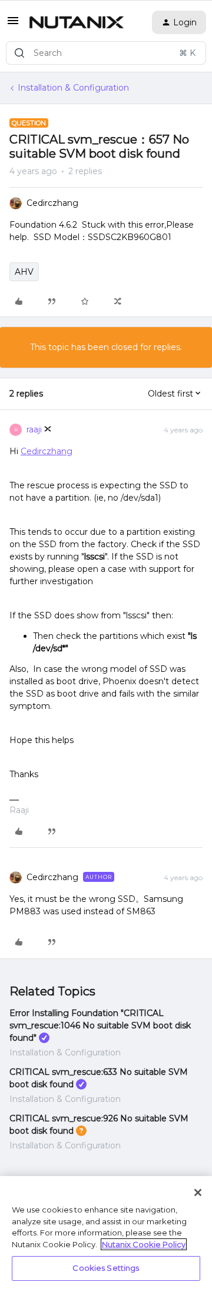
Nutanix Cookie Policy (144, 1244)
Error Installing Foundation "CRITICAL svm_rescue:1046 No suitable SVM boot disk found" (100, 1025)
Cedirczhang (52, 203)
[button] (13, 24)
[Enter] (19, 53)
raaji (34, 429)
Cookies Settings (105, 1268)
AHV (24, 272)
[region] (106, 1232)
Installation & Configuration (73, 87)
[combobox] (106, 53)
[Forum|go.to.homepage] (76, 22)
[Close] (198, 1192)
